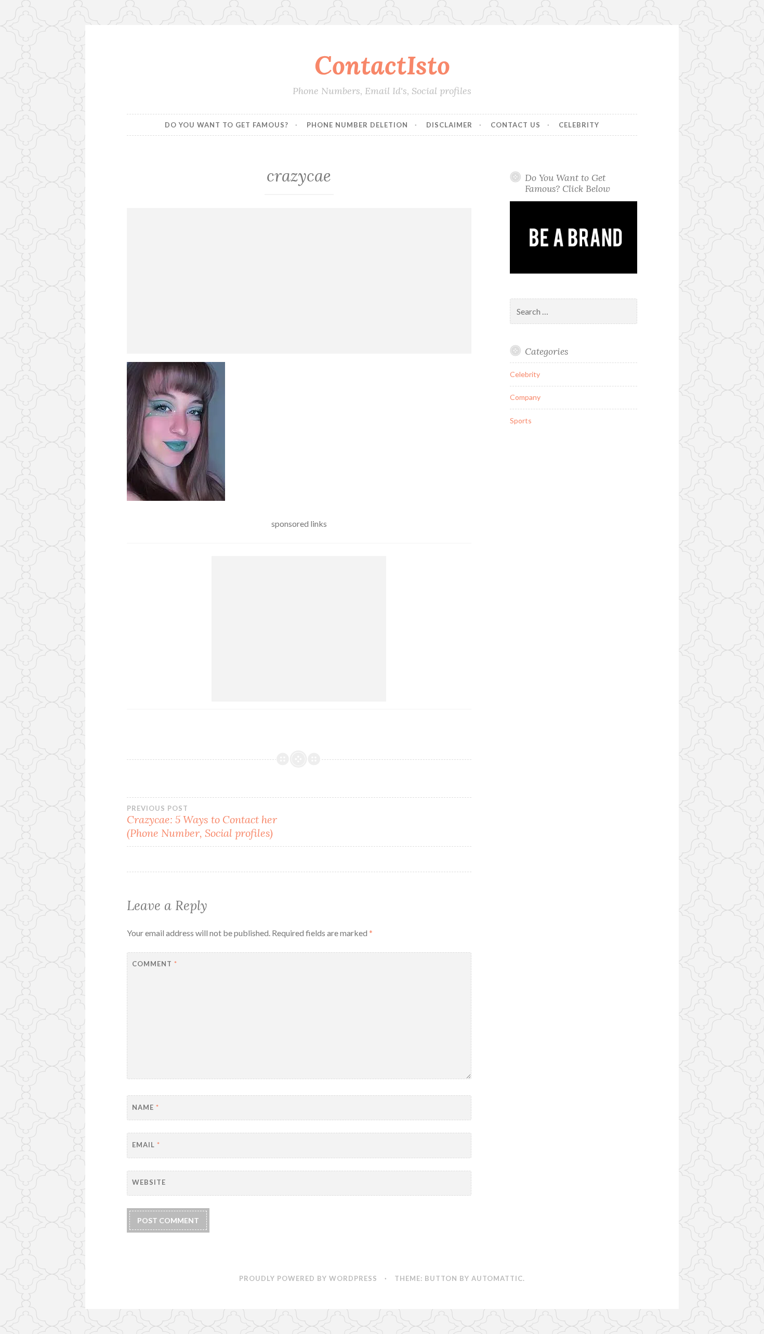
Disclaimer (449, 125)
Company (525, 397)
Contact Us (516, 125)
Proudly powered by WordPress (308, 1278)
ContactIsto (382, 65)
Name (145, 1107)
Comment (154, 964)
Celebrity (579, 125)
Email (146, 1145)
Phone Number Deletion (357, 125)
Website (149, 1182)
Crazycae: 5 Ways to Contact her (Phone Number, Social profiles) (202, 821)
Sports (521, 420)
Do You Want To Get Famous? (226, 125)
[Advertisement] (299, 281)
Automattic (497, 1278)
